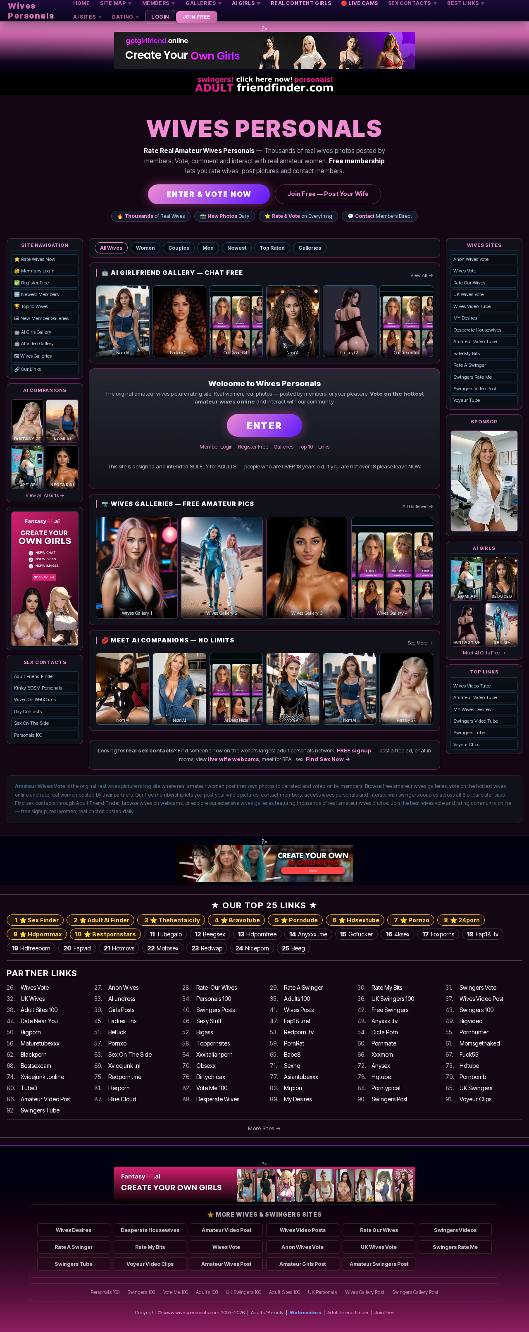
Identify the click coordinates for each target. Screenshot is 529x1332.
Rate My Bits (466, 353)
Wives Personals (31, 11)
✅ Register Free (31, 283)
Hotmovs (119, 948)
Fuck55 (469, 1054)
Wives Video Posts (303, 1230)
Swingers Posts (215, 1009)
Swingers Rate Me (472, 377)
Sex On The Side (31, 723)
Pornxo (117, 1043)
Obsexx (206, 1065)
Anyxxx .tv (385, 1020)
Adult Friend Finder (34, 676)
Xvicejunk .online (42, 1076)
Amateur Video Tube (475, 341)
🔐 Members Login (34, 271)
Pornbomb (473, 1076)
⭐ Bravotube (237, 920)
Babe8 (292, 1054)
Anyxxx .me (308, 934)
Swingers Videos (455, 1230)
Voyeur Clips (466, 744)
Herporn (119, 1087)
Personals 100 (28, 735)
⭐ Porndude (296, 920)
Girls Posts (121, 1009)
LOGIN (160, 17)
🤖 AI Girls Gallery (32, 332)
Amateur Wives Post (226, 1264)
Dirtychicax (210, 1076)
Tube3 (29, 1087)
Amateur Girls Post (302, 1264)
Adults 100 (297, 998)
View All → (421, 275)
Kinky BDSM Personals (38, 688)
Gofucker (356, 934)
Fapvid (77, 948)
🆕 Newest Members (36, 294)
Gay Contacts (28, 711)
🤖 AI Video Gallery (34, 343)
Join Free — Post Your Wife (328, 193)
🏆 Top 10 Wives (31, 306)
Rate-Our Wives (216, 987)
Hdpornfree (257, 934)
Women (145, 248)
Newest (236, 248)
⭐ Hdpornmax (37, 934)
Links (323, 447)
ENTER (264, 425)
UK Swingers (476, 1087)
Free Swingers (390, 1009)
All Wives (111, 248)
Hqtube (381, 1076)
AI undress (121, 998)
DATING (126, 17)
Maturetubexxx (40, 1043)
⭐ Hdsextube (355, 920)
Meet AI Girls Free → (484, 653)
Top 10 (305, 447)
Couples (178, 248)
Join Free (384, 1312)
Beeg (293, 948)
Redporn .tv (299, 1032)
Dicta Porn (385, 1032)
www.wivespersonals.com (191, 1312)
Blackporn (34, 1054)
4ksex (398, 934)
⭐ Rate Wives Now (34, 259)
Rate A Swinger (469, 365)
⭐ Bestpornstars (105, 934)
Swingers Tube (469, 732)
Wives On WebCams (35, 699)
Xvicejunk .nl (124, 1065)
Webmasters (305, 1312)
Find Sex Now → (328, 759)
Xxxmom (382, 1054)
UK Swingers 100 (393, 998)
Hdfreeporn (31, 948)
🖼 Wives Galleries (33, 356)
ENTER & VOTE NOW (209, 194)
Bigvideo (471, 1020)
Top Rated (272, 248)
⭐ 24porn (462, 920)
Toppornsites (213, 1043)
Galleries (309, 248)
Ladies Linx (122, 1020)
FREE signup (354, 750)
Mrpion (293, 1087)
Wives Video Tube (472, 306)
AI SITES (87, 17)
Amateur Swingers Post (379, 1264)
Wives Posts (299, 1009)
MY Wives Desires (472, 709)
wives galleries (257, 803)
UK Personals (322, 1292)
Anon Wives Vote (470, 259)
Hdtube (469, 1065)
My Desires (298, 1099)
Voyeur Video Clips (150, 1264)
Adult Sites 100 (39, 1009)
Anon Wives (123, 987)
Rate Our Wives (469, 283)
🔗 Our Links (27, 369)
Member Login (216, 447)
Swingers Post (389, 1099)
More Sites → (264, 1128)
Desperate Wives (217, 1099)
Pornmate (384, 1043)
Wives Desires (73, 1230)
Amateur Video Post (46, 1099)
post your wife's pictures (231, 795)
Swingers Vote (478, 987)
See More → (420, 643)
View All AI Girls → (45, 495)
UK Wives (33, 998)
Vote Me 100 (211, 1087)
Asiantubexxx (301, 1076)
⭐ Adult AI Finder (101, 920)
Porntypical (386, 1087)
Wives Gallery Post (364, 1292)
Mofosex (163, 948)
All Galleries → (418, 506)
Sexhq (292, 1065)
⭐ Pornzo (411, 920)
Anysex (381, 1065)
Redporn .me (124, 1076)
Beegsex (210, 934)
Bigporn (31, 1032)
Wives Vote (464, 271)
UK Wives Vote (468, 294)
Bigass (204, 1032)
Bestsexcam (36, 1065)
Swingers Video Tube (475, 721)
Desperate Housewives (477, 330)
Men (208, 248)
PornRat (294, 1043)
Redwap (206, 948)
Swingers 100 (476, 1009)
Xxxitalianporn (214, 1054)
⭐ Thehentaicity (172, 920)
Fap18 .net (297, 1020)
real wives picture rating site (129, 786)
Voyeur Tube (466, 400)
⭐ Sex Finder (37, 920)
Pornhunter (474, 1032)
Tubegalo (166, 934)
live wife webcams (233, 759)
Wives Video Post (481, 998)
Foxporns (438, 934)
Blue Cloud (122, 1099)
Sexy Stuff (209, 1020)
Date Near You (39, 1020)
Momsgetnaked (480, 1043)
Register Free (253, 447)
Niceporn (252, 948)
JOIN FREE (197, 17)
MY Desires (465, 318)
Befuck (117, 1032)
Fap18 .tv (482, 934)
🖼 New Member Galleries (41, 318)
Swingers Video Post (474, 388)
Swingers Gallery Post (415, 1292)
